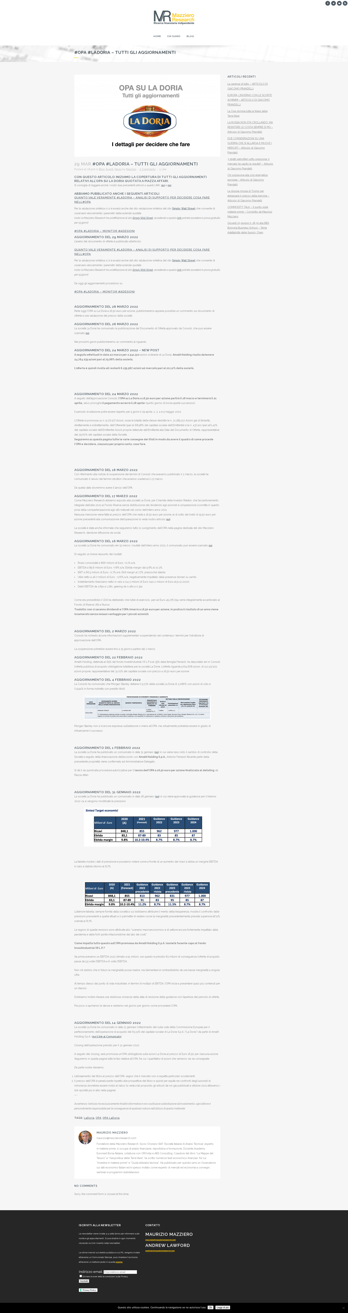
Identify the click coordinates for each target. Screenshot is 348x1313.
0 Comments (148, 169)
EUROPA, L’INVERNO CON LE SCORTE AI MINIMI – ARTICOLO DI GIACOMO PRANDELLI (249, 100)
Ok (210, 1307)
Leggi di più (223, 1307)
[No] (343, 1308)
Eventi (109, 169)
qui (163, 185)
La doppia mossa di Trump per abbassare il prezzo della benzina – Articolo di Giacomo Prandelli (248, 196)
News (118, 169)
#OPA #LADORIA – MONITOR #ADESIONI (104, 231)
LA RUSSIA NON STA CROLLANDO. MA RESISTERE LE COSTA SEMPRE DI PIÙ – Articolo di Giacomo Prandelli (250, 127)
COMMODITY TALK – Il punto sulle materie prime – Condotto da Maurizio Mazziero (249, 212)
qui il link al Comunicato (106, 1036)
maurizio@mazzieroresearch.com (160, 1240)
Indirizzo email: (91, 1272)
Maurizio (131, 169)
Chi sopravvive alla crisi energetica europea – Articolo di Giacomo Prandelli (247, 180)
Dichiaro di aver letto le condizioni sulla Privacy (105, 1276)
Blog (102, 169)
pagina (119, 1262)
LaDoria (89, 1117)
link (179, 218)
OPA (98, 1117)
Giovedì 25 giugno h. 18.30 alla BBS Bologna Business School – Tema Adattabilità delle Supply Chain (248, 228)
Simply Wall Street (183, 208)
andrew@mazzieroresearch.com (160, 1251)
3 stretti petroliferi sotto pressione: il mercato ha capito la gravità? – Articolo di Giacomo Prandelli (250, 164)
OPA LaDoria (111, 1117)
